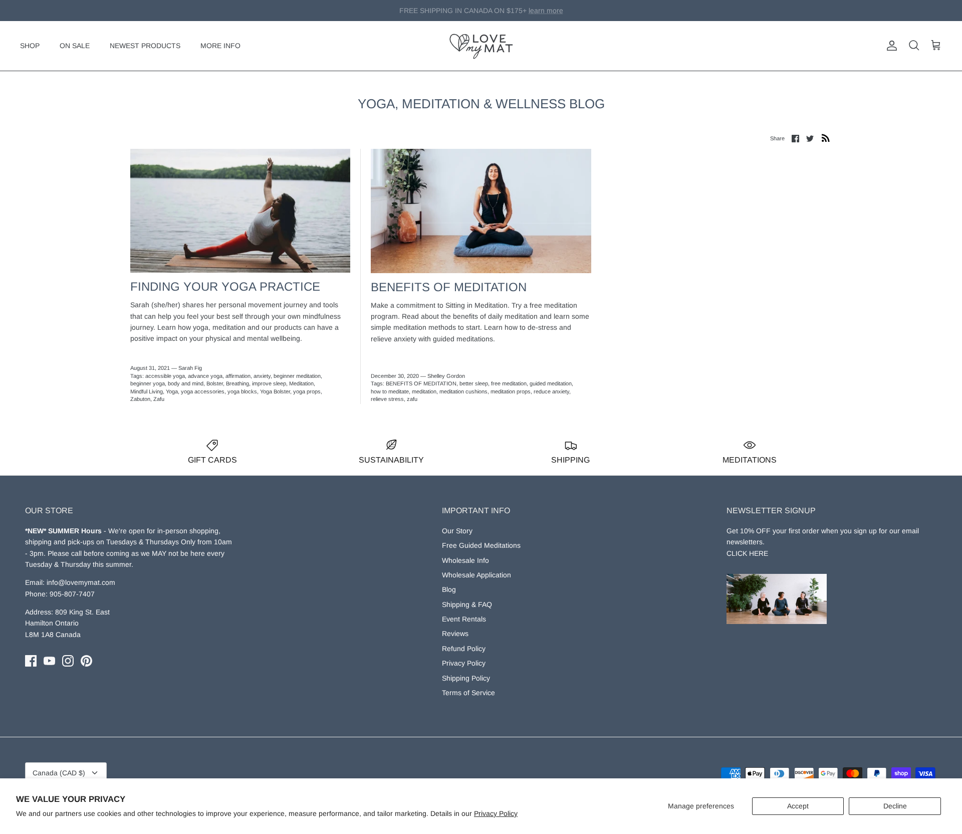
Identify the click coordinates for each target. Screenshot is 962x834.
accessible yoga (165, 376)
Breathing (237, 383)
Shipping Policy (466, 678)
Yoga (172, 391)
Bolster (214, 383)
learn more (532, 12)
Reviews (455, 634)
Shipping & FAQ (467, 604)
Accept (798, 806)
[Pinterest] (86, 661)
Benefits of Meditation (449, 287)
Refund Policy (464, 649)
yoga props (307, 391)
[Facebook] (31, 661)
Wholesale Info (465, 560)
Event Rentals (464, 619)
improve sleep (269, 383)
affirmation (238, 376)
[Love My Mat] (481, 46)
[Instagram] (68, 661)
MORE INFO (220, 46)
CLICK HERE (747, 553)
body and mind (185, 383)
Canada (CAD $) (59, 773)
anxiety (262, 376)
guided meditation (551, 383)
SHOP (30, 46)
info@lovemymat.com (81, 582)
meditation (424, 391)
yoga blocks (242, 391)
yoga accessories (202, 391)
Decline (895, 806)
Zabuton (140, 399)
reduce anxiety (551, 391)
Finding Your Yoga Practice (225, 286)
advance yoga (205, 376)
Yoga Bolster (275, 391)
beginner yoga (147, 383)
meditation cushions (463, 391)
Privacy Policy (496, 813)
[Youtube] (49, 661)
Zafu (158, 399)
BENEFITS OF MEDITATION (421, 383)
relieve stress (387, 399)
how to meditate (390, 391)
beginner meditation (297, 376)
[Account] (890, 46)
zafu (412, 399)
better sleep (473, 383)
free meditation (509, 383)
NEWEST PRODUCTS (145, 46)
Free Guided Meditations (481, 545)
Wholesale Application (476, 575)
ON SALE (75, 46)
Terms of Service (468, 693)
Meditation (301, 383)
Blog (449, 589)
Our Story (457, 531)
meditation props (511, 391)
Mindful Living (146, 391)
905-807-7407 (72, 594)
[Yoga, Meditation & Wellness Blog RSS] (826, 138)
